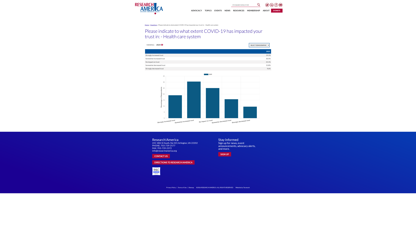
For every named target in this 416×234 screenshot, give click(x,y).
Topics (208, 10)
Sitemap (191, 187)
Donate (276, 10)
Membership (253, 10)
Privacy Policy (171, 187)
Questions (153, 25)
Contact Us (161, 156)
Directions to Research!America (173, 162)
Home (147, 25)
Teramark (246, 187)
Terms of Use (182, 187)
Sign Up (224, 154)
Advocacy (196, 10)
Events (218, 10)
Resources (238, 10)
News (227, 10)
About (266, 10)
